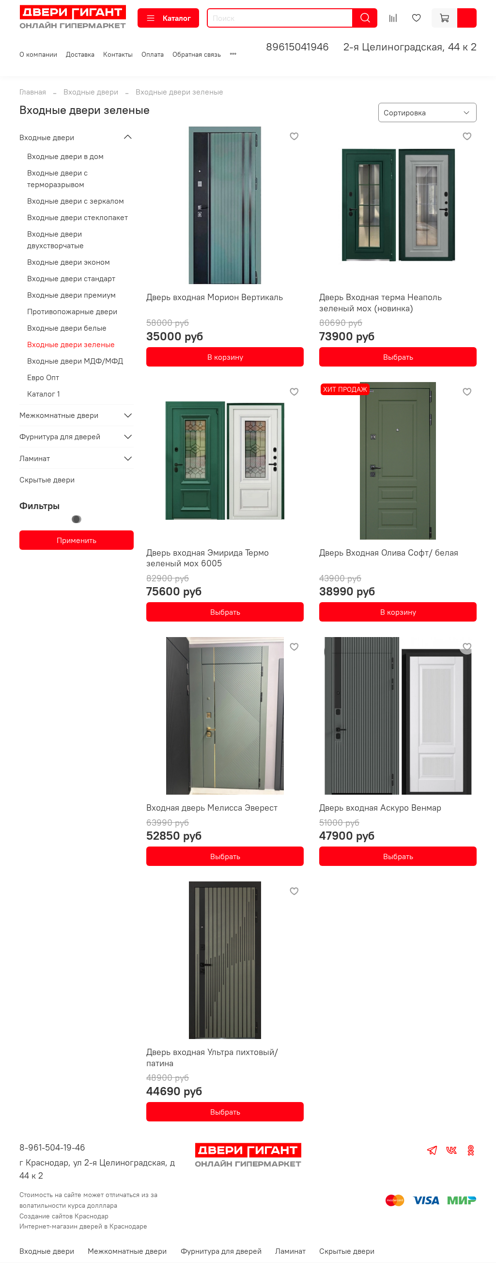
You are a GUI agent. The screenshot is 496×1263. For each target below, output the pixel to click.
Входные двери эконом (68, 262)
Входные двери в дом (65, 156)
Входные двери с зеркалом (75, 201)
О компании (38, 54)
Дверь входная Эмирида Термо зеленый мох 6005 (207, 558)
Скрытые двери (47, 479)
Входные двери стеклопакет (77, 217)
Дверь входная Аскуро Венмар (380, 807)
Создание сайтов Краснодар (63, 1216)
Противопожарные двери (72, 311)
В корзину (225, 357)
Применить (76, 540)
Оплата (152, 54)
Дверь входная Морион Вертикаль (214, 297)
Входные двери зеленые (71, 344)
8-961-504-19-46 (52, 1147)
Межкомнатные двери (58, 415)
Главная (32, 91)
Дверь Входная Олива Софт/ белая (388, 552)
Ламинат (34, 458)
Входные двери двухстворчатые (55, 239)
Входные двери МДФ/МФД (75, 361)
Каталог (177, 18)
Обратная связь (196, 54)
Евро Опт (43, 377)
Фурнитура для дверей (59, 436)
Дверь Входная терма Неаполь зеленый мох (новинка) (380, 302)
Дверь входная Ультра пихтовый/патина (212, 1057)
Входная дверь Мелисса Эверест (212, 807)
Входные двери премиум (71, 295)
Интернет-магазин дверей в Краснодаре (83, 1226)
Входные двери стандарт (71, 278)
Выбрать (398, 357)
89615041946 (297, 46)
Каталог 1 (43, 394)
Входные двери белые (67, 328)
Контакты (118, 54)
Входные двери (90, 91)
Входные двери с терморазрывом (57, 178)
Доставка (80, 54)
